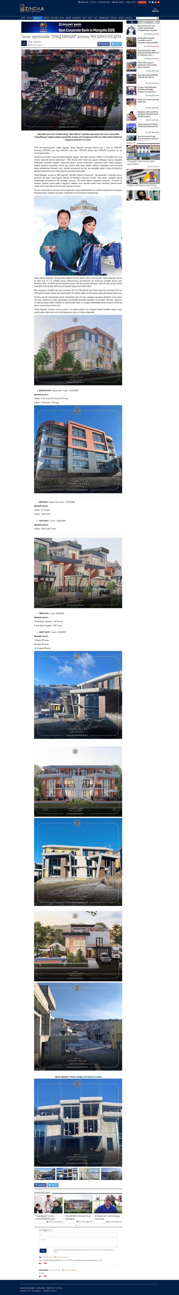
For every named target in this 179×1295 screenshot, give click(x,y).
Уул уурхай (54, 18)
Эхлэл (23, 18)
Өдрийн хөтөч (104, 18)
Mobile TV (142, 2)
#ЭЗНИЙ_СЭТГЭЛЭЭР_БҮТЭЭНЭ (89, 1077)
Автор (30, 41)
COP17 (96, 18)
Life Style (113, 18)
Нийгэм (46, 18)
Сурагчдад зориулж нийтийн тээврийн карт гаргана (148, 76)
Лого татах (59, 1288)
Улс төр (29, 18)
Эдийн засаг (37, 18)
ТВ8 (94, 2)
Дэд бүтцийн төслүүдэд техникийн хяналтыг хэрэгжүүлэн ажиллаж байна (148, 40)
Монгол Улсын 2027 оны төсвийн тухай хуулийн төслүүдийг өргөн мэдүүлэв (148, 28)
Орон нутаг (129, 18)
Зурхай (120, 18)
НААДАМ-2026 (76, 18)
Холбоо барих (41, 1288)
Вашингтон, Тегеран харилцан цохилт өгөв (148, 101)
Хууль (62, 18)
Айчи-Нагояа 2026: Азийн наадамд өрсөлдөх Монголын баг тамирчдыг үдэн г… (148, 52)
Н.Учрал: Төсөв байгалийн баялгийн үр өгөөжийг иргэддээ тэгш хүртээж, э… (148, 89)
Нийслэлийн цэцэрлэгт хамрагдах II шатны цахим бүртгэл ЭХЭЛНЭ (148, 65)
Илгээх (43, 1250)
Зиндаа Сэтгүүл (131, 2)
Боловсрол (150, 166)
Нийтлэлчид (84, 2)
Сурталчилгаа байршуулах (27, 1288)
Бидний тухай (50, 1288)
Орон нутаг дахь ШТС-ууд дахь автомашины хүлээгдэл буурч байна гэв (148, 138)
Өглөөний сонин (104, 2)
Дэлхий (68, 18)
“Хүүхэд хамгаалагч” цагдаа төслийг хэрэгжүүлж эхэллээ (148, 125)
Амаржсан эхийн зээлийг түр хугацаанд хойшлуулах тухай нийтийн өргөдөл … (148, 114)
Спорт (84, 18)
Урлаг (90, 18)
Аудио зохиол (118, 2)
